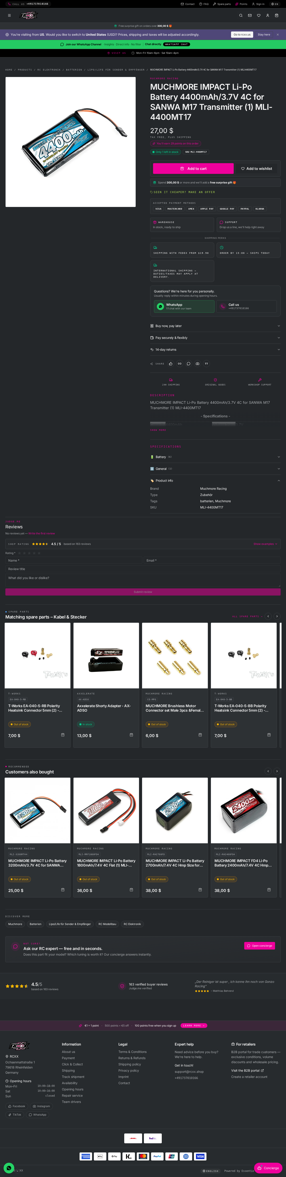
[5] (39, 553)
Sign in (260, 4)
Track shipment (73, 1077)
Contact (124, 1083)
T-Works (14, 693)
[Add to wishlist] (65, 628)
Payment (68, 1058)
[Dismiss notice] (278, 34)
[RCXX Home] (29, 15)
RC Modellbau (107, 924)
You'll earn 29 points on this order (178, 143)
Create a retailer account (249, 1077)
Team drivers (71, 1102)
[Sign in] (268, 15)
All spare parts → (247, 616)
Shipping (68, 1070)
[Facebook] (170, 363)
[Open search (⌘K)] (241, 15)
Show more (158, 430)
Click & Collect (72, 1064)
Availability (70, 1083)
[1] (19, 553)
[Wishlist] (259, 15)
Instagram (43, 1106)
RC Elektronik (49, 70)
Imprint (123, 1077)
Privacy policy (128, 1070)
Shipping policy (129, 1064)
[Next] (277, 616)
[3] (29, 553)
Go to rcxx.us (242, 34)
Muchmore (15, 924)
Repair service (72, 1095)
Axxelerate (86, 693)
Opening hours (72, 1089)
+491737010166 (186, 1078)
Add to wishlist (259, 168)
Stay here (264, 34)
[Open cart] (277, 15)
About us (68, 1052)
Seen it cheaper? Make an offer (184, 192)
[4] (34, 553)
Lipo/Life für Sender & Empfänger (116, 70)
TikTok (17, 1114)
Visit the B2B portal (245, 1070)
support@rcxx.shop (189, 1071)
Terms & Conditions (132, 1052)
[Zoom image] (71, 142)
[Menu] (9, 15)
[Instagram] (197, 363)
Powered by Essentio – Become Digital (252, 1171)
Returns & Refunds (131, 1058)
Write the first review (41, 533)
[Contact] (250, 15)
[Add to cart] (63, 735)
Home (9, 70)
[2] (24, 553)
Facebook (19, 1106)
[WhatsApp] (188, 363)
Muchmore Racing (159, 693)
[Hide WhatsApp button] (17, 1171)
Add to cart (197, 168)
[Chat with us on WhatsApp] (9, 1168)
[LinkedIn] (179, 363)
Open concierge (262, 945)
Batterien (74, 70)
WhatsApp (39, 1114)
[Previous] (268, 616)
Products (25, 70)
